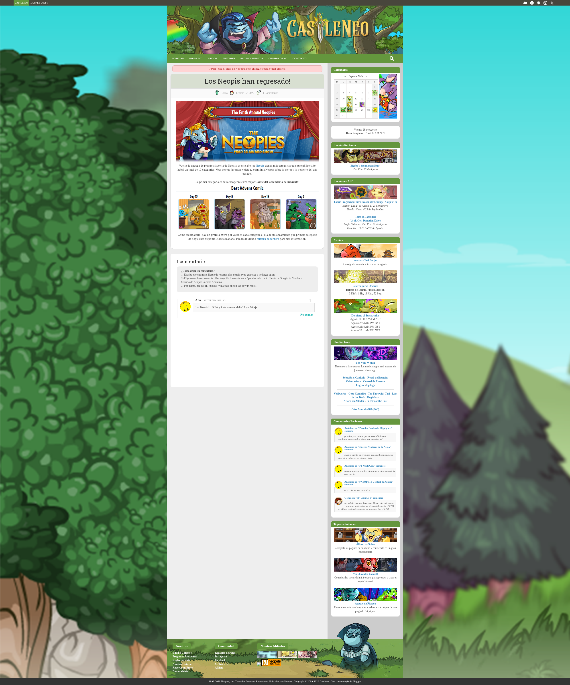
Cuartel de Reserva (374, 381)
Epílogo (370, 385)
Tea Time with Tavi (379, 393)
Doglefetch (373, 397)
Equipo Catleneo (182, 652)
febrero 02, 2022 (245, 93)
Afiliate (219, 667)
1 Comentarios (270, 93)
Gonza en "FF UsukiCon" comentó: (363, 497)
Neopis (260, 165)
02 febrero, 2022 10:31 (215, 300)
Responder (306, 314)
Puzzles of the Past (376, 401)
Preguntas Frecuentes (185, 656)
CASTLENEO (21, 3)
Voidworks (340, 393)
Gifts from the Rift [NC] (365, 409)
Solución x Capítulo (354, 377)
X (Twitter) (221, 664)
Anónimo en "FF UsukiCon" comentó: (365, 465)
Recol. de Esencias (377, 377)
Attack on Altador (354, 401)
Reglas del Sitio (181, 660)
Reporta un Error (183, 667)
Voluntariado (353, 381)
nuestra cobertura (268, 238)
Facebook (220, 660)
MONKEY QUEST (39, 3)
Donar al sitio (180, 671)
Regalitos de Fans (225, 652)
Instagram (221, 656)
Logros (360, 385)
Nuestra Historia (182, 664)
